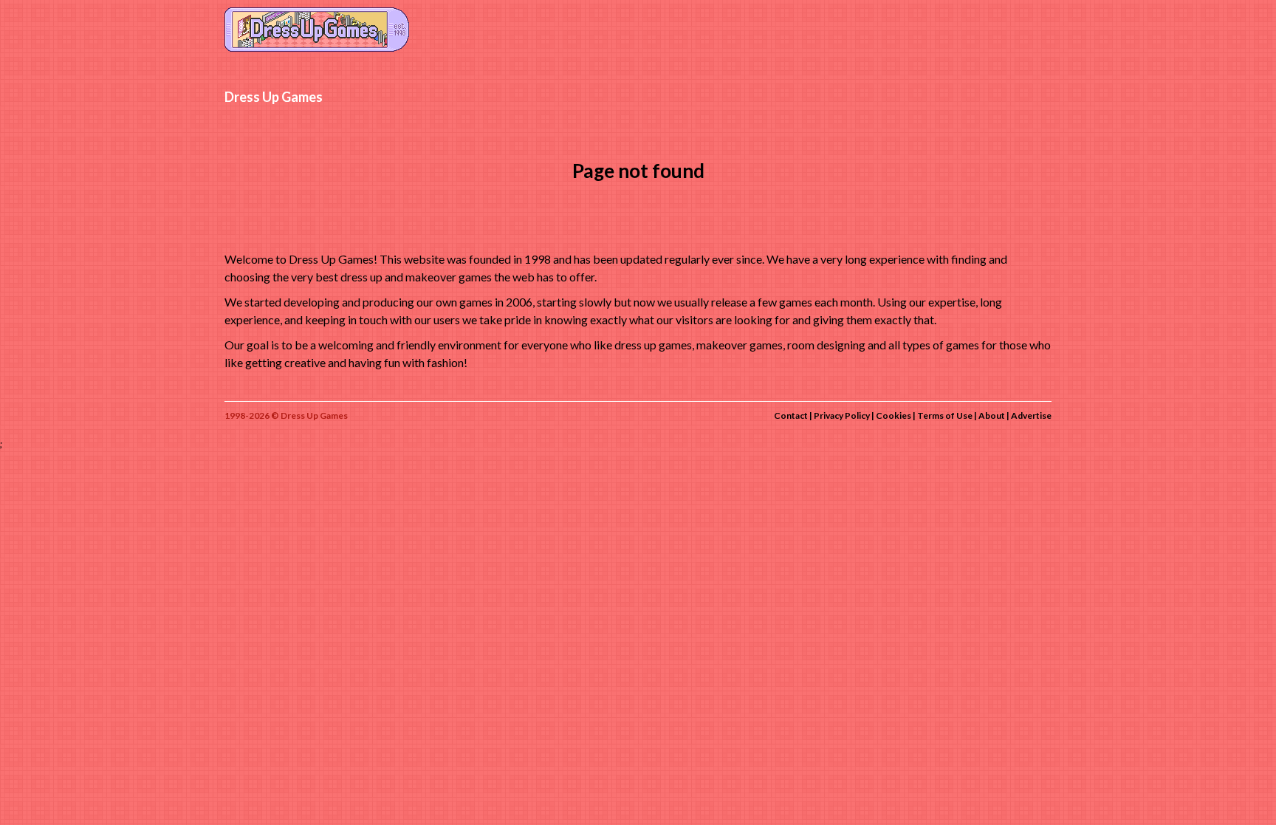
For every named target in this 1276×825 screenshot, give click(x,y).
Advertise (1031, 415)
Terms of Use (945, 415)
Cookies (893, 415)
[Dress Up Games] (316, 28)
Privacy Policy (842, 415)
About (991, 415)
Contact (791, 415)
